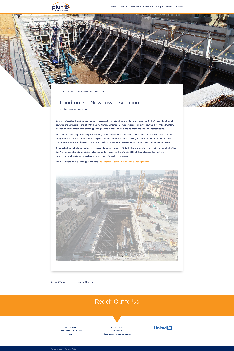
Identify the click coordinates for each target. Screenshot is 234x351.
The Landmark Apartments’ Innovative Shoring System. (124, 161)
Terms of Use (56, 349)
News (169, 7)
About (122, 7)
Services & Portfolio (141, 7)
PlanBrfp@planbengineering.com (117, 334)
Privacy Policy (71, 349)
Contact (179, 7)
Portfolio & (64, 91)
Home (113, 7)
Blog (158, 7)
